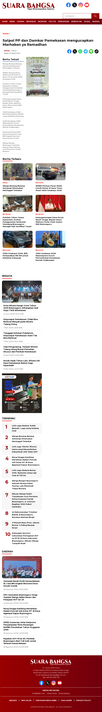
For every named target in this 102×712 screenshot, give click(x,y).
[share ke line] (91, 53)
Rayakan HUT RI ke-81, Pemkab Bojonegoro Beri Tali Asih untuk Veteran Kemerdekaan (19, 641)
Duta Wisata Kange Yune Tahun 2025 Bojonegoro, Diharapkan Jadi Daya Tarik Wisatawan (20, 308)
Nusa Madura (64, 693)
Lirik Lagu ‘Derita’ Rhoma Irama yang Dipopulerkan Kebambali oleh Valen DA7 (24, 449)
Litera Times (52, 693)
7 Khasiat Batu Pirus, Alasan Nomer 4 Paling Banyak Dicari (25, 525)
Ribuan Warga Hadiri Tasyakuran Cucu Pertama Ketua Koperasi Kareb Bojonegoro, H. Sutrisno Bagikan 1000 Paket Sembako (25, 500)
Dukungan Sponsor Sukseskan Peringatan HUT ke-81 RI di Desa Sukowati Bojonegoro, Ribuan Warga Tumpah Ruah (25, 538)
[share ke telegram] (86, 53)
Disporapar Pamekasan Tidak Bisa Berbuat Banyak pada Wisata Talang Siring (20, 321)
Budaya (95, 21)
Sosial (87, 21)
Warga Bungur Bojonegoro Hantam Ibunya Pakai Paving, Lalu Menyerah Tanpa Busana (25, 485)
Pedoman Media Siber (46, 700)
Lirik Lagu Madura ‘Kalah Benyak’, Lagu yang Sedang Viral (25, 428)
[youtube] (87, 7)
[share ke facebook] (70, 53)
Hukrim (20, 21)
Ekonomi (42, 21)
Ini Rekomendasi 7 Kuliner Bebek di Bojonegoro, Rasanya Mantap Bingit (24, 514)
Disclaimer (66, 700)
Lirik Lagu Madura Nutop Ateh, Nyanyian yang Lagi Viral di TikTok (24, 472)
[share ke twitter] (75, 53)
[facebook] (69, 7)
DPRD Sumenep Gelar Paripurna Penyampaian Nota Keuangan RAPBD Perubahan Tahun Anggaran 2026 (21, 626)
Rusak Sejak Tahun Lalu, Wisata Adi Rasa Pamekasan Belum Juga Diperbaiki (21, 363)
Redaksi (13, 700)
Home (4, 21)
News (12, 21)
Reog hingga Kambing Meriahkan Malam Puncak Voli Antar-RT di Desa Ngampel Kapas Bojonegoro (26, 461)
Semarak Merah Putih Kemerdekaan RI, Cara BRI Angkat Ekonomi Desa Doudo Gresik (21, 583)
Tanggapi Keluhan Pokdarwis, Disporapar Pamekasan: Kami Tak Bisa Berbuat (20, 335)
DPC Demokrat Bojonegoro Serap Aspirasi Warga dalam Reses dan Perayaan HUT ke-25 (20, 597)
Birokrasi (31, 21)
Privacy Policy (83, 700)
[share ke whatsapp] (81, 53)
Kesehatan (76, 21)
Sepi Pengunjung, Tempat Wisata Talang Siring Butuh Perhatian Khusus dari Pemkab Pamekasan (20, 349)
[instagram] (81, 7)
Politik (52, 21)
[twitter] (75, 7)
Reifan (7, 51)
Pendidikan (63, 21)
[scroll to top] (96, 708)
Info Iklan (26, 700)
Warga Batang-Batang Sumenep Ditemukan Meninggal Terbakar (23, 438)
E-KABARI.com (38, 693)
